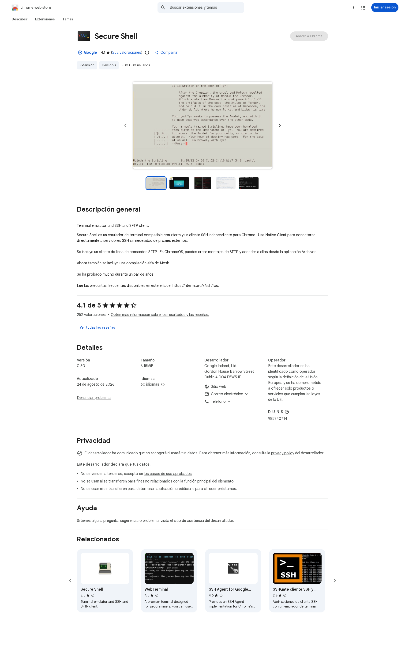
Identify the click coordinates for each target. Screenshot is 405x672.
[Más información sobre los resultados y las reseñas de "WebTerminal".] (156, 595)
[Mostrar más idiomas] (163, 384)
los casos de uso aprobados (168, 473)
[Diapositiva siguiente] (279, 125)
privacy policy (282, 453)
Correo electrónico (227, 394)
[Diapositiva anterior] (125, 125)
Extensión (87, 65)
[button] (363, 7)
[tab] (19, 19)
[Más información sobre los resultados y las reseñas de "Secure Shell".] (92, 595)
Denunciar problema (94, 397)
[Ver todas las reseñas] (97, 327)
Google (90, 52)
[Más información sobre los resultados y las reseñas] (287, 412)
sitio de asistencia (189, 520)
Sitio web (218, 386)
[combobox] (207, 7)
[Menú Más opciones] (353, 7)
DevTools (109, 65)
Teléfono (218, 401)
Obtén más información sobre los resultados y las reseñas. (160, 314)
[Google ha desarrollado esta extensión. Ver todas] (80, 52)
